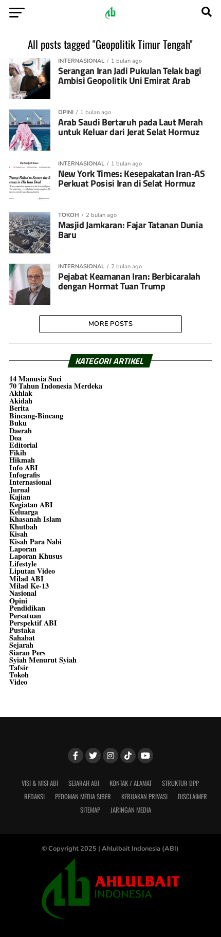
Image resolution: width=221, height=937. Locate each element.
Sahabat (22, 637)
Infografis (24, 474)
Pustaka (22, 629)
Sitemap (90, 810)
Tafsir (18, 667)
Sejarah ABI (83, 783)
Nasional (22, 592)
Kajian (19, 496)
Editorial (23, 444)
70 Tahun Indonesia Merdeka (55, 385)
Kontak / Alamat (130, 783)
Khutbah (23, 526)
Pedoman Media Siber (83, 796)
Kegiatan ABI (31, 504)
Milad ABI (26, 578)
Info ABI (23, 467)
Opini (18, 600)
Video (18, 681)
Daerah (20, 430)
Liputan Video (32, 570)
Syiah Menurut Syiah (43, 659)
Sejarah (21, 644)
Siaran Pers (27, 652)
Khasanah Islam (35, 518)
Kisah (18, 533)
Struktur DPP (180, 783)
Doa (15, 437)
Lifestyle (22, 563)
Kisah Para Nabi (35, 541)
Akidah (20, 400)
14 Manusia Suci (35, 378)
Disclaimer (192, 796)
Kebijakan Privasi (144, 796)
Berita (19, 407)
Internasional (30, 481)
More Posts (110, 323)
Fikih (17, 452)
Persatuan (25, 615)
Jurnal (19, 489)
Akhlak (20, 393)
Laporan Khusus (36, 555)
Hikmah (22, 459)
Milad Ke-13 (29, 585)
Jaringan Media (130, 810)
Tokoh (19, 674)
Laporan (22, 548)
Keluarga (23, 511)
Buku (18, 422)
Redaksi (34, 796)
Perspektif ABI (33, 622)
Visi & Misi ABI (40, 783)
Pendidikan (27, 607)
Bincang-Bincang (36, 415)
